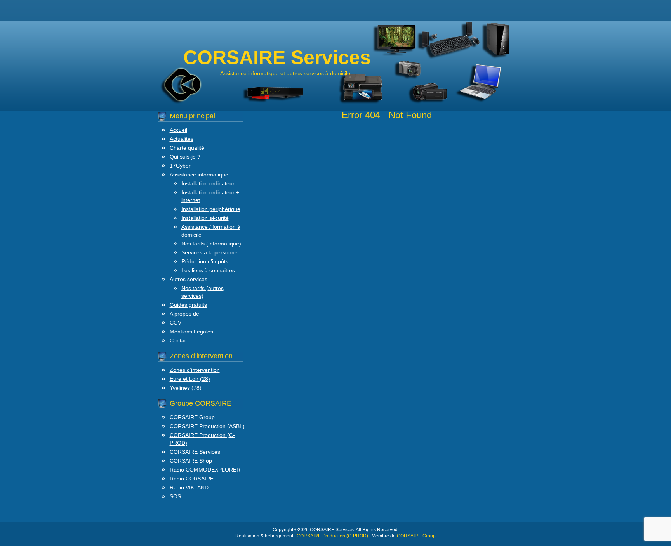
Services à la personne (209, 252)
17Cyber (180, 165)
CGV (175, 323)
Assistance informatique (199, 174)
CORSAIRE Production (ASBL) (207, 426)
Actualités (181, 139)
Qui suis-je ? (185, 157)
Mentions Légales (191, 331)
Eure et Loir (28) (190, 379)
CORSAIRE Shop (191, 461)
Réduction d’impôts (204, 261)
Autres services (188, 279)
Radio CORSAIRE (192, 478)
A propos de (184, 314)
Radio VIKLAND (189, 487)
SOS (175, 496)
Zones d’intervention (195, 370)
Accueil (178, 130)
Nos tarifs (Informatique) (211, 243)
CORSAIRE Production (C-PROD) (332, 536)
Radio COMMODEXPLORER (205, 470)
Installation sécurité (205, 218)
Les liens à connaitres (208, 270)
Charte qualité (187, 148)
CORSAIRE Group (192, 417)
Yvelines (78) (186, 388)
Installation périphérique (210, 209)
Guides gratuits (188, 305)
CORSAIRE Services (195, 452)
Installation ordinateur (208, 183)
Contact (179, 340)
